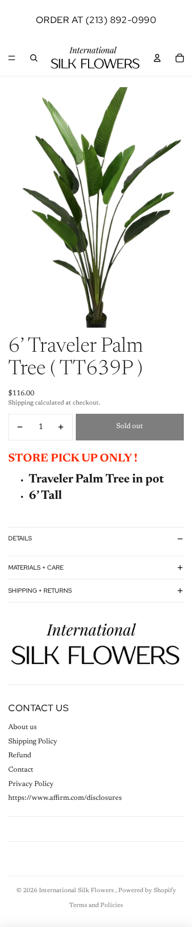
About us (22, 727)
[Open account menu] (157, 58)
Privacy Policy (31, 784)
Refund (19, 755)
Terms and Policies (96, 905)
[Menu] (12, 58)
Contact (20, 770)
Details (20, 538)
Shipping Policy (32, 741)
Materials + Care (35, 567)
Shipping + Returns (40, 591)
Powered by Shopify (147, 891)
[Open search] (34, 58)
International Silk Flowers (77, 891)
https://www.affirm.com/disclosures (65, 798)
